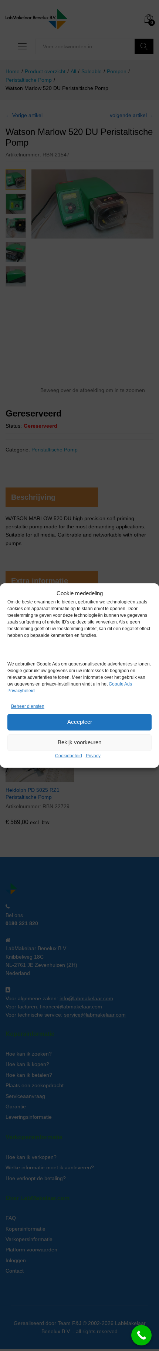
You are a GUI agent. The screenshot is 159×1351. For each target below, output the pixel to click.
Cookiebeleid (68, 755)
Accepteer (79, 722)
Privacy (93, 755)
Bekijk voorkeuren (79, 742)
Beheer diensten (27, 706)
